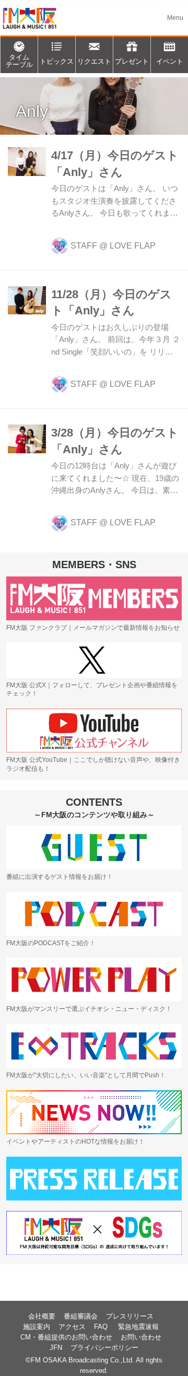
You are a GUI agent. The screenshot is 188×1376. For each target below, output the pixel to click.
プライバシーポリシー (104, 1347)
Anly (32, 111)
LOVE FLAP (133, 245)
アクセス (72, 1327)
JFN (56, 1347)
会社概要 (41, 1316)
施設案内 (36, 1327)
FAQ (102, 1327)
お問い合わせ (141, 1337)
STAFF (83, 245)
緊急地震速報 (138, 1327)
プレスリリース (130, 1316)
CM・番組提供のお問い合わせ (66, 1337)
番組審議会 (81, 1316)
